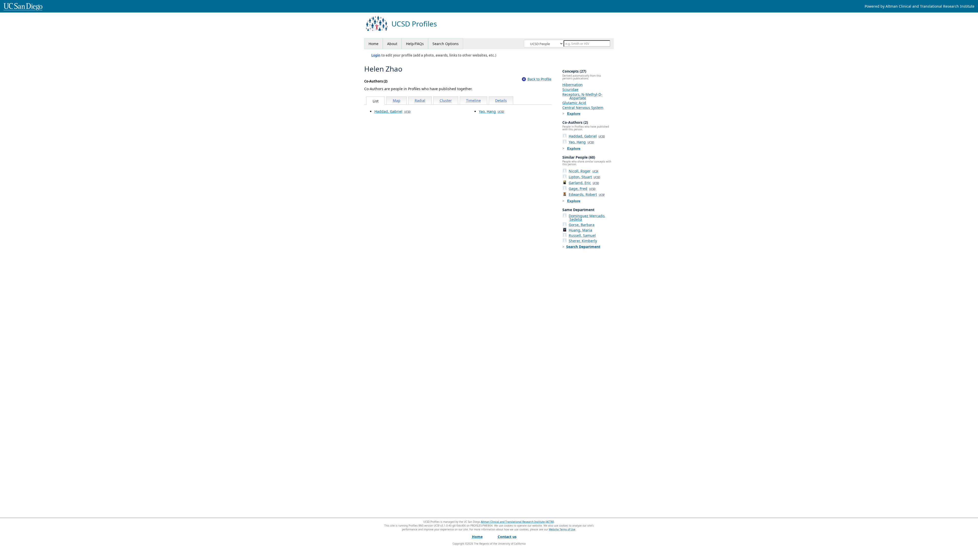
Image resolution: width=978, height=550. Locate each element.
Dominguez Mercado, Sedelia (587, 217)
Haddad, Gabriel (392, 111)
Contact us (507, 536)
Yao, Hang (491, 111)
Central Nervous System (582, 107)
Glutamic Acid (574, 102)
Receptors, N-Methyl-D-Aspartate (582, 96)
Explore (573, 114)
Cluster (446, 100)
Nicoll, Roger (583, 171)
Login (376, 55)
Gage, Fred (582, 188)
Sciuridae (570, 89)
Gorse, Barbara (581, 224)
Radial (420, 100)
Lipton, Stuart (584, 176)
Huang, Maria (580, 230)
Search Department (583, 246)
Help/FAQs (415, 43)
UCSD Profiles (414, 24)
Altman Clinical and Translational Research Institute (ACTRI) (517, 522)
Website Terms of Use (562, 529)
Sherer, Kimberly (583, 240)
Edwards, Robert (587, 194)
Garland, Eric (584, 182)
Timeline (473, 100)
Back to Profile (539, 79)
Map (396, 100)
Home (373, 43)
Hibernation (572, 84)
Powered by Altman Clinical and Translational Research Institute (919, 6)
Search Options (445, 43)
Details (501, 100)
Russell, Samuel (582, 235)
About (392, 43)
